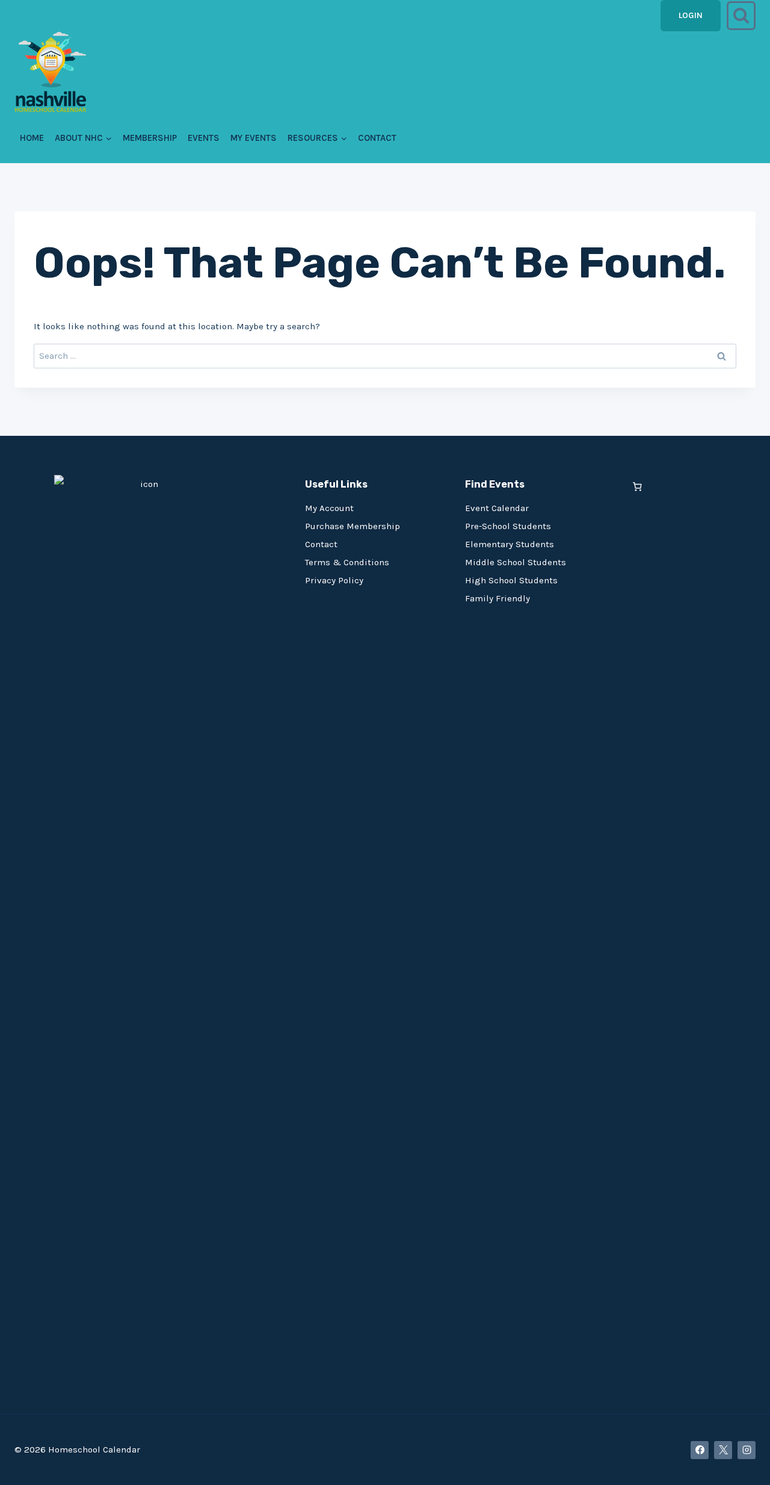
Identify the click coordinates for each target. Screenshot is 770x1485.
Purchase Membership (352, 526)
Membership (150, 137)
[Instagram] (747, 1450)
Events (204, 137)
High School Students (511, 580)
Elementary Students (509, 544)
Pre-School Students (508, 526)
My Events (253, 137)
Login (691, 15)
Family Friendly (497, 598)
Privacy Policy (334, 580)
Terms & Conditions (347, 562)
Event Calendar (497, 508)
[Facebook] (700, 1450)
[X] (723, 1450)
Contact (377, 137)
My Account (329, 508)
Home (32, 137)
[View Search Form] (741, 15)
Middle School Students (515, 562)
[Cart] (637, 486)
